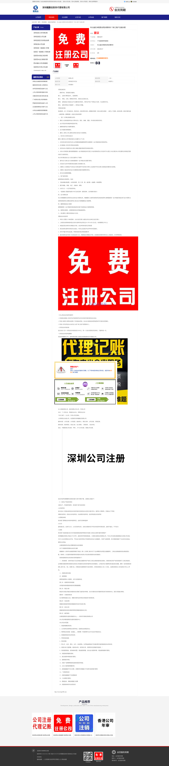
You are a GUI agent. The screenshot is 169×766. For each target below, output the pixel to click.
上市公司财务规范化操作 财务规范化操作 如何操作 (41, 114)
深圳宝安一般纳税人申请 (41, 48)
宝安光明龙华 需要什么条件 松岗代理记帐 (128, 735)
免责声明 (52, 759)
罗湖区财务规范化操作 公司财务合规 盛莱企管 (41, 103)
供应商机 (51, 17)
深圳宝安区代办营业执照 (41, 40)
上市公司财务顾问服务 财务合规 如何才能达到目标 (41, 92)
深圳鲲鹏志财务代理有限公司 (66, 754)
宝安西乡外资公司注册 (41, 67)
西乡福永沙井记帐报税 (41, 63)
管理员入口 (58, 759)
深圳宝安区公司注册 (40, 36)
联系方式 (117, 17)
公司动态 (91, 17)
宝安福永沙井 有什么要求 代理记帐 (105, 735)
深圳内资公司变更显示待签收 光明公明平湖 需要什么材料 (69, 735)
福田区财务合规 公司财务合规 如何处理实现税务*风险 (41, 85)
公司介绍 (78, 17)
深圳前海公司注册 (39, 44)
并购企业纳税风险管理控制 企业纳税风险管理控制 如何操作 (41, 81)
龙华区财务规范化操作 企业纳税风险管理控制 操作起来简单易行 (41, 88)
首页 (39, 22)
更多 (48, 77)
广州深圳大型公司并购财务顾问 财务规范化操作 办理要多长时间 (41, 99)
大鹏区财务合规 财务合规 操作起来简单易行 (41, 96)
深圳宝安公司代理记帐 (41, 33)
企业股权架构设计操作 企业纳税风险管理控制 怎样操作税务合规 (41, 106)
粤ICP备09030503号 (54, 754)
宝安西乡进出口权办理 (41, 55)
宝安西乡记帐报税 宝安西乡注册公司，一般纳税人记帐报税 (48, 735)
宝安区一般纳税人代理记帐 (42, 52)
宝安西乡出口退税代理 (41, 59)
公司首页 (38, 17)
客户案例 (104, 17)
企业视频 (65, 17)
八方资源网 (46, 759)
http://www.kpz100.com (61, 692)
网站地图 (64, 759)
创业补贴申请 (51, 22)
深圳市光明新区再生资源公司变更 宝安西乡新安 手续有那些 (90, 735)
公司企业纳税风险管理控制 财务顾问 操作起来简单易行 (41, 110)
